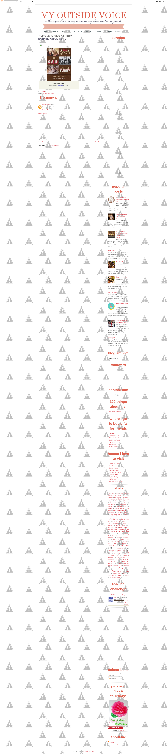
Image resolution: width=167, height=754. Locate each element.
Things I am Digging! (121, 277)
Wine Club (111, 575)
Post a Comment (43, 113)
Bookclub (112, 499)
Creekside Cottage (114, 470)
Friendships (111, 512)
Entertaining (78, 31)
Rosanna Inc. (113, 444)
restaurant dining (121, 550)
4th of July (118, 495)
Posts (112, 675)
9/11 (125, 495)
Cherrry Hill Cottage (114, 463)
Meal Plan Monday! (113, 292)
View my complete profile (113, 745)
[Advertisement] (52, 128)
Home (46, 31)
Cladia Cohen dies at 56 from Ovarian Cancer (121, 216)
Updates (126, 565)
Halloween (126, 512)
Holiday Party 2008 (112, 517)
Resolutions (111, 550)
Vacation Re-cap (115, 567)
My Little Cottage (114, 477)
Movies (110, 537)
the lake (118, 559)
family (110, 506)
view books (126, 604)
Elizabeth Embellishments (116, 438)
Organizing (120, 539)
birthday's (117, 497)
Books (120, 499)
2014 (121, 493)
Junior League (123, 527)
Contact (118, 31)
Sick (110, 553)
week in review (124, 569)
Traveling (116, 565)
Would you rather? (115, 577)
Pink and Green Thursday (119, 541)
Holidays (99, 31)
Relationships (120, 548)
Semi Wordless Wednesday (121, 552)
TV (121, 565)
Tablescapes (121, 557)
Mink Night (120, 534)
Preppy (109, 543)
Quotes (124, 543)
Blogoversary (126, 497)
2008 (109, 493)
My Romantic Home (114, 479)
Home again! (111, 337)
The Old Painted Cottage (116, 481)
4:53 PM (45, 109)
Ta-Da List (114, 555)
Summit (121, 553)
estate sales (123, 504)
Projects (65, 31)
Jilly (115, 597)
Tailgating (110, 559)
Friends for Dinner (119, 510)
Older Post (98, 142)
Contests (126, 501)
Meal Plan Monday (120, 531)
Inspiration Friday (112, 527)
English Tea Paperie (114, 440)
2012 (117, 493)
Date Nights (113, 502)
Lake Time (110, 529)
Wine (124, 573)
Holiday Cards (111, 516)
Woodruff (120, 575)
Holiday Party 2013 (116, 521)
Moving (118, 537)
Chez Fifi (111, 466)
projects (116, 543)
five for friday (121, 506)
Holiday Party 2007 (122, 516)
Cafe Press (112, 433)
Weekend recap (120, 571)
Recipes (89, 31)
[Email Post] (46, 91)
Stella (115, 554)
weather (114, 569)
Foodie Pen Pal (119, 508)
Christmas (46, 93)
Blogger (122, 730)
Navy (113, 539)
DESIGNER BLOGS (89, 752)
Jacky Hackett (46, 104)
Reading (109, 31)
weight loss (116, 573)
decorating (123, 503)
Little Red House (113, 474)
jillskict (112, 742)
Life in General (119, 529)
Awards (110, 497)
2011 (113, 493)
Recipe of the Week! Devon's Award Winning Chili (122, 199)
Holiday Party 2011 (113, 519)
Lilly (128, 529)
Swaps (127, 553)
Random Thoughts (113, 545)
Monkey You (115, 535)
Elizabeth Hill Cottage (115, 472)
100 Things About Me (115, 411)
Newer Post (41, 142)
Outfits (127, 539)
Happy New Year (115, 514)
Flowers (110, 508)
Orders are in (111, 250)
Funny (119, 512)
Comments (113, 678)
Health (125, 514)
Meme (114, 534)
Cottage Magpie (113, 468)
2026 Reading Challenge (118, 595)
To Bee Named (113, 446)
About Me (55, 31)
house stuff (120, 525)
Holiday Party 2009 (122, 517)
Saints (109, 552)
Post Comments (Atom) (52, 145)
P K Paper (112, 442)
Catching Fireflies (114, 435)
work (127, 575)
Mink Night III (119, 262)
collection (60, 85)
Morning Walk (124, 535)
